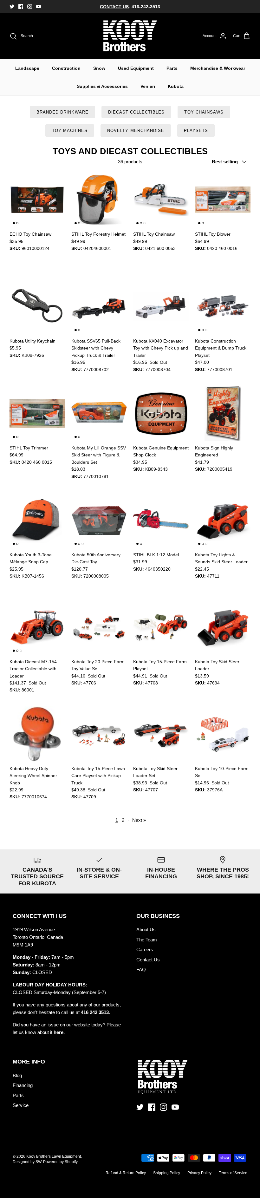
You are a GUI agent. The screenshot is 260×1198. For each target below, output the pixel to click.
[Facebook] (20, 6)
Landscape (27, 68)
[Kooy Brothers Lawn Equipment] (130, 36)
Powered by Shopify (60, 1162)
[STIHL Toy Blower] (222, 199)
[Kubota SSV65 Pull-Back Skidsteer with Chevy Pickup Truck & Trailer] (99, 306)
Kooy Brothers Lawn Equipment (53, 1156)
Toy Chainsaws (204, 112)
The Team (146, 939)
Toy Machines (70, 130)
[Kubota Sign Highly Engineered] (222, 413)
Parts (172, 68)
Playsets (196, 130)
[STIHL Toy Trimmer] (37, 413)
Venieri (147, 86)
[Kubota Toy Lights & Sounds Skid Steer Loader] (222, 520)
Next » (139, 820)
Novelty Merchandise (135, 130)
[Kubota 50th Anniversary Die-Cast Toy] (99, 520)
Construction (66, 68)
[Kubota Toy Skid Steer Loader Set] (161, 734)
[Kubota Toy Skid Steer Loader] (222, 627)
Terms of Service (233, 1173)
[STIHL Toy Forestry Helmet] (99, 199)
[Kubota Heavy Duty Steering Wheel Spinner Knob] (37, 734)
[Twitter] (12, 6)
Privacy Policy (199, 1173)
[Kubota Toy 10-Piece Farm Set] (222, 734)
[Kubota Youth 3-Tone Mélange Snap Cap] (37, 520)
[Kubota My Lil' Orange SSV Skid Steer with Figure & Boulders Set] (99, 413)
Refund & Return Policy (126, 1173)
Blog (17, 1075)
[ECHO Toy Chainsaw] (37, 199)
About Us (146, 929)
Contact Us (148, 959)
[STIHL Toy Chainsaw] (161, 199)
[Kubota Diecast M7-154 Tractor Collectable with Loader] (37, 627)
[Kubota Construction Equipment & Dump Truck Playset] (222, 306)
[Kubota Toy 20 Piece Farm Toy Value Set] (99, 627)
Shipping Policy (166, 1173)
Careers (144, 949)
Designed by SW (27, 1162)
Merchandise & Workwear (217, 68)
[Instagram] (29, 6)
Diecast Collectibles (136, 112)
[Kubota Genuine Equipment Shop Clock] (161, 413)
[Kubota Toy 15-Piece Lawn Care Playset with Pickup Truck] (99, 734)
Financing (23, 1085)
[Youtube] (38, 6)
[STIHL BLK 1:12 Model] (161, 520)
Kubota (176, 86)
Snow (99, 68)
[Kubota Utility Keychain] (37, 306)
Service (21, 1105)
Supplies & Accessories (102, 86)
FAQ (141, 969)
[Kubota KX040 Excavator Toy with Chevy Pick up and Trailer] (161, 306)
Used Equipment (136, 68)
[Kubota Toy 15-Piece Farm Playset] (161, 627)
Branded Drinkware (62, 112)
